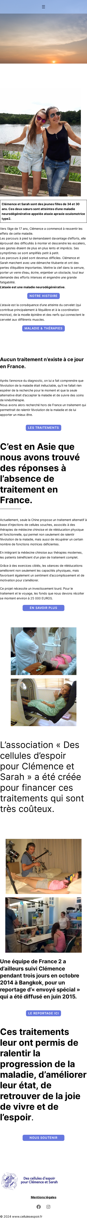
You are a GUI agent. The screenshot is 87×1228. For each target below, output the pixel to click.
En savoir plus (43, 608)
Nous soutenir (43, 1137)
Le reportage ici (43, 1013)
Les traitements (43, 427)
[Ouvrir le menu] (43, 6)
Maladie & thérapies (43, 328)
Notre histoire (44, 296)
